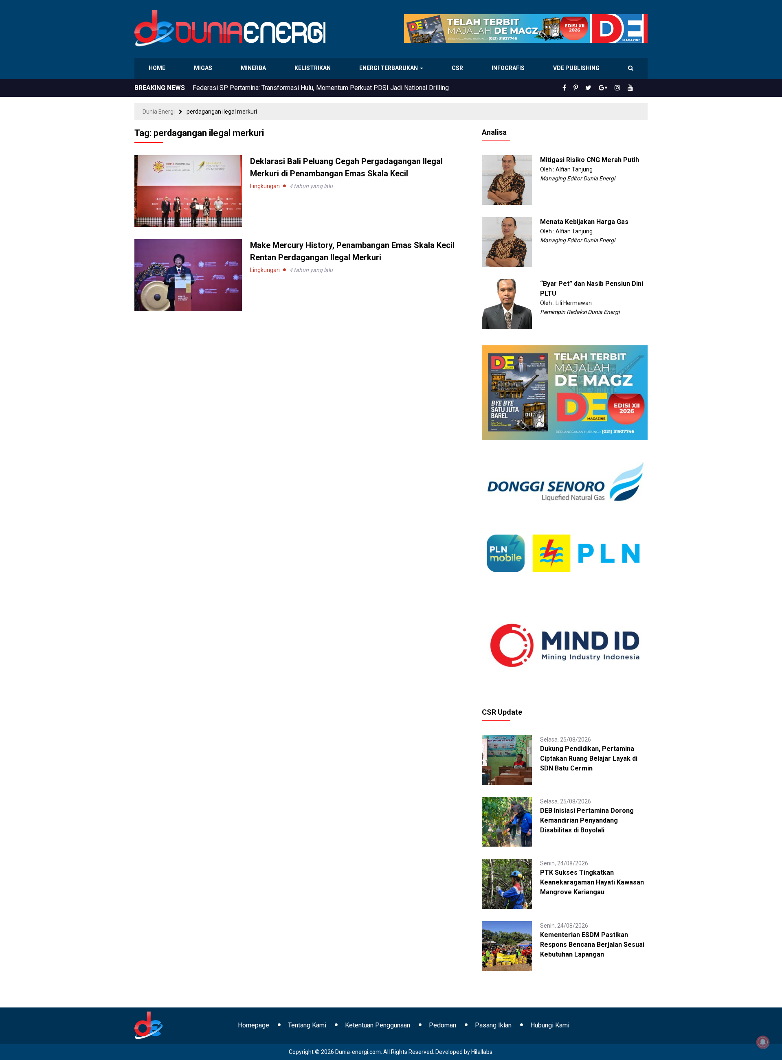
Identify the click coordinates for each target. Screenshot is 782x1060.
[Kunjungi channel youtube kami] (631, 88)
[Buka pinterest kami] (587, 88)
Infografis (509, 68)
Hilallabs (481, 1052)
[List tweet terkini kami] (597, 88)
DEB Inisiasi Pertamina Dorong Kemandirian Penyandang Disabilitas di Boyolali (587, 820)
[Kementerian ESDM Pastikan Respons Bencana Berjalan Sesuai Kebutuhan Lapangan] (507, 945)
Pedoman (442, 1025)
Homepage (253, 1025)
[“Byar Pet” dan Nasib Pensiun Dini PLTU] (507, 303)
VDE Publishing (576, 68)
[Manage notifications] (762, 1042)
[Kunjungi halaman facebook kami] (577, 88)
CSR (458, 68)
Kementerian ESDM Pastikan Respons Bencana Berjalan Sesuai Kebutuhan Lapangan (592, 944)
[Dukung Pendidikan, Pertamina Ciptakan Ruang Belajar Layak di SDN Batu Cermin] (507, 759)
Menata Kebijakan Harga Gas (584, 222)
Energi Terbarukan (390, 68)
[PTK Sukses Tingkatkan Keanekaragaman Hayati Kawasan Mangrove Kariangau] (507, 883)
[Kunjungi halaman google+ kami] (609, 88)
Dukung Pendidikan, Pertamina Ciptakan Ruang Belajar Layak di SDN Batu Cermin (588, 758)
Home (157, 68)
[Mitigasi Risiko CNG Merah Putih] (507, 179)
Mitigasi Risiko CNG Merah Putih (589, 160)
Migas (204, 68)
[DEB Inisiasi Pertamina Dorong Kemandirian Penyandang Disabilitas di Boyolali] (507, 821)
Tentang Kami (307, 1025)
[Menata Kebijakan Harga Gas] (507, 241)
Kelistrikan (314, 68)
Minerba (255, 68)
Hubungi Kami (549, 1025)
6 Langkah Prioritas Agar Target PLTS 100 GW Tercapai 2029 (279, 88)
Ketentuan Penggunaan (377, 1025)
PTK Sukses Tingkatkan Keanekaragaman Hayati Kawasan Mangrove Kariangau (592, 882)
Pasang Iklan (493, 1025)
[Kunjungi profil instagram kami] (621, 88)
